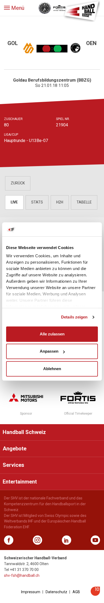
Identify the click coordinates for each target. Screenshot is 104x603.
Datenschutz (56, 592)
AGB (76, 592)
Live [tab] (14, 202)
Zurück (18, 183)
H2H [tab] (59, 202)
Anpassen (49, 351)
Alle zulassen (52, 334)
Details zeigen (74, 317)
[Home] (81, 10)
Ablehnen (52, 368)
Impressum (30, 592)
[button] (14, 8)
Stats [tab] (37, 202)
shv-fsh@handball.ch (21, 575)
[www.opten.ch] (95, 594)
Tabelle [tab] (84, 202)
